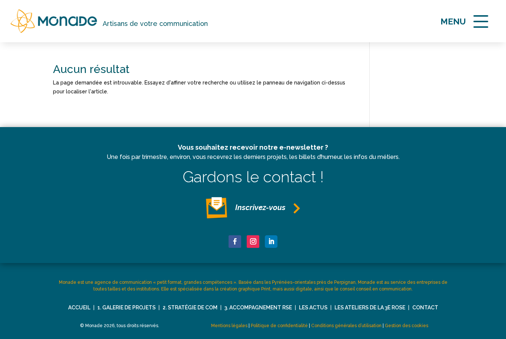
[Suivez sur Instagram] (253, 241)
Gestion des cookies (406, 325)
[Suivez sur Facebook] (235, 241)
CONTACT (425, 307)
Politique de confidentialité (279, 325)
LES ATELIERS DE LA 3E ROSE (369, 307)
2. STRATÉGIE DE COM (190, 307)
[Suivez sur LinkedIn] (271, 241)
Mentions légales (229, 325)
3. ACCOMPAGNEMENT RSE (258, 307)
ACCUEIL (79, 307)
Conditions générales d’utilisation (346, 325)
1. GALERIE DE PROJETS (126, 307)
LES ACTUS (313, 307)
